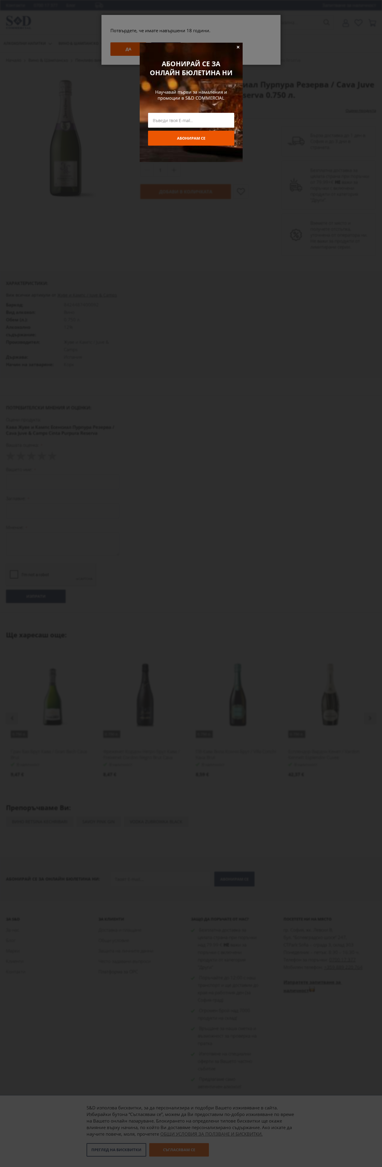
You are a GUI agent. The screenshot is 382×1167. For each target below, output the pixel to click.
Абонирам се (191, 138)
